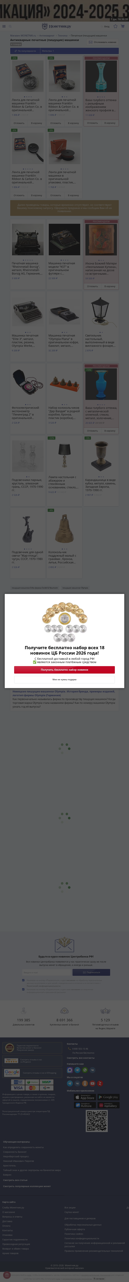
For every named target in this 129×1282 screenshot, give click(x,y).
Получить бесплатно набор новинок (64, 669)
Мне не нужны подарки (64, 679)
